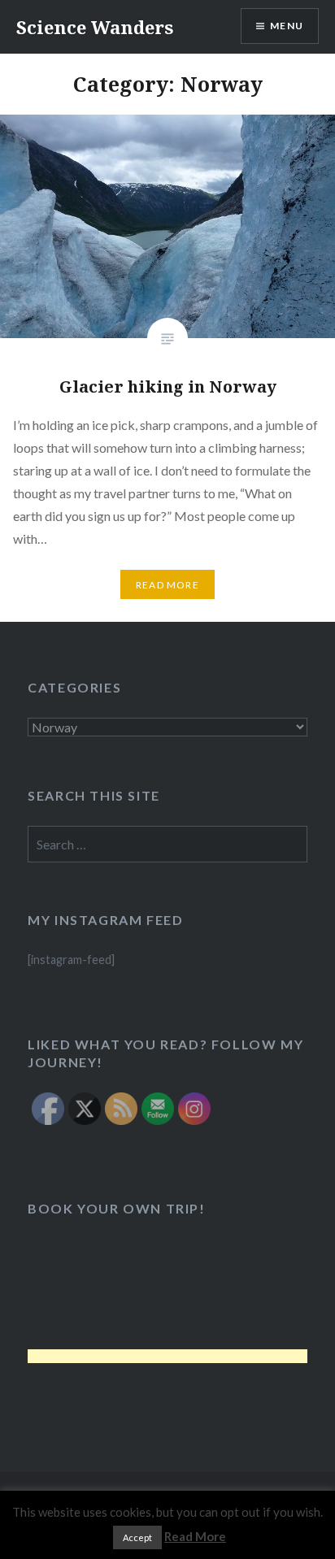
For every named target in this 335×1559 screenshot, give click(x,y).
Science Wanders (94, 27)
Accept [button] (137, 1537)
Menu (286, 26)
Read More (167, 585)
